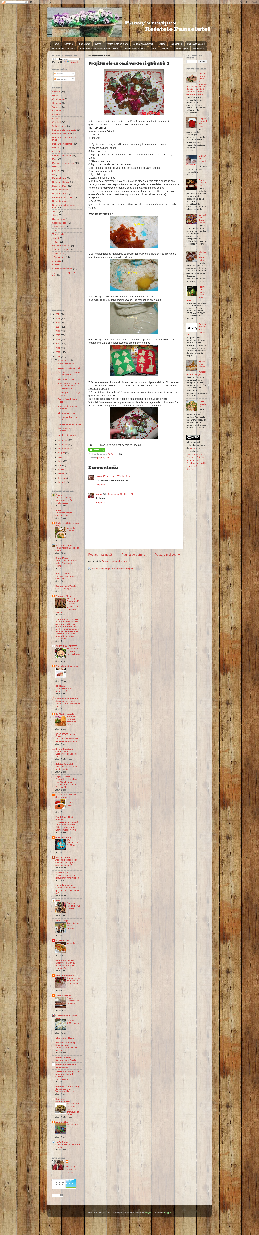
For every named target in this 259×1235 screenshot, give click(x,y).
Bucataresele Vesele (65, 586)
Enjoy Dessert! (62, 777)
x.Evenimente (58, 257)
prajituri (100, 457)
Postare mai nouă (100, 554)
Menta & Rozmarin (64, 960)
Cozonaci (56, 110)
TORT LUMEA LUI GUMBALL (72, 842)
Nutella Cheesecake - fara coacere (73, 1001)
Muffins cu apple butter (202, 256)
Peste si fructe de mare (63, 163)
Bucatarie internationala (63, 48)
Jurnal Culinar (62, 857)
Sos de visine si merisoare (65, 429)
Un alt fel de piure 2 (67, 435)
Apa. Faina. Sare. (64, 545)
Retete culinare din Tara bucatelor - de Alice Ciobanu (67, 1074)
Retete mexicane (60, 193)
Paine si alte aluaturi (61, 155)
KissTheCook (62, 872)
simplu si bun (62, 1122)
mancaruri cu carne (61, 133)
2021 (58, 314)
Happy (99, 476)
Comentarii (61, 79)
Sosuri (55, 215)
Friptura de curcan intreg (69, 424)
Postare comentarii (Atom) (114, 561)
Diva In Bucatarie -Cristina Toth (64, 750)
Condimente (58, 99)
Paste (55, 159)
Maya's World (62, 940)
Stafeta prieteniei (66, 379)
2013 (58, 343)
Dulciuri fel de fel (64, 764)
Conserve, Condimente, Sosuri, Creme (99, 48)
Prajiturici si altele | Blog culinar (65, 1043)
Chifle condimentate (67, 413)
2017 (58, 327)
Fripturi (55, 118)
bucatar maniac (63, 573)
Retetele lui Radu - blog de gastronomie (67, 1087)
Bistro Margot (62, 558)
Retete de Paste (60, 186)
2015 (58, 335)
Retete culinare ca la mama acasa (65, 1065)
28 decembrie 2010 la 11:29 (119, 494)
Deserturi (56, 114)
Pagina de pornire (133, 554)
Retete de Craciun (61, 182)
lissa (57, 900)
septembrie (63, 448)
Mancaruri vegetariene (63, 144)
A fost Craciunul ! (66, 363)
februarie (62, 478)
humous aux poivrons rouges (73, 802)
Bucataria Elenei (63, 596)
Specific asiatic (59, 223)
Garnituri (56, 122)
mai (60, 465)
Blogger (167, 1212)
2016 (58, 331)
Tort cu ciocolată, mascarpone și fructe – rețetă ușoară (66, 500)
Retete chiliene (59, 178)
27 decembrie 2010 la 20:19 (116, 476)
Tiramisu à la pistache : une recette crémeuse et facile (73, 1109)
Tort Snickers (61, 1079)
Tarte (54, 230)
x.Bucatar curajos (60, 249)
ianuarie (62, 482)
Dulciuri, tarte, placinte (134, 48)
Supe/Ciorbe (84, 44)
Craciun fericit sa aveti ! (69, 368)
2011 (58, 352)
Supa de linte (73, 943)
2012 (58, 348)
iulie (60, 457)
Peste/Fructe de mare (117, 44)
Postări (59, 73)
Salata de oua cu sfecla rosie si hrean (73, 651)
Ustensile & (198, 48)
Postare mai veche (167, 554)
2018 (58, 322)
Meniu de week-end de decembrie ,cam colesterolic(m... (68, 385)
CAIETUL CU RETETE (66, 646)
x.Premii (56, 265)
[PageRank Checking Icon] (57, 1196)
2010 (58, 356)
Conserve (56, 107)
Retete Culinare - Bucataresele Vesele (65, 1058)
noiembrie (63, 440)
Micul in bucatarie (64, 975)
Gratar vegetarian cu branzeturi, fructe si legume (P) (65, 965)
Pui (53, 174)
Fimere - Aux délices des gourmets (65, 796)
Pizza (54, 167)
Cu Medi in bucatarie (66, 714)
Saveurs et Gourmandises (62, 1100)
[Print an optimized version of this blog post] (96, 451)
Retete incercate (60, 189)
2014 (58, 339)
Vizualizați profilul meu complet (71, 1169)
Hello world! (61, 638)
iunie (60, 461)
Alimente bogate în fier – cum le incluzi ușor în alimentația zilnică (67, 862)
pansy (99, 494)
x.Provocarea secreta (62, 268)
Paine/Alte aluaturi (196, 44)
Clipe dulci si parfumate (67, 666)
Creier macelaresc (203, 404)
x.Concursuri (58, 253)
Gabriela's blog (63, 837)
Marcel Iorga (61, 920)
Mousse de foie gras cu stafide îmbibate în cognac (66, 563)
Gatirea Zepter (181, 48)
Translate (74, 62)
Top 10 (109, 457)
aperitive (56, 91)
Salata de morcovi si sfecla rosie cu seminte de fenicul (67, 704)
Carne (98, 44)
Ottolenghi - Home (64, 1038)
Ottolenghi (57, 151)
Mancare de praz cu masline (67, 407)
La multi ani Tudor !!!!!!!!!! (202, 219)
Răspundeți (101, 484)
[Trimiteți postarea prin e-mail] (120, 454)
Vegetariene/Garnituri (143, 44)
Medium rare (73, 1124)
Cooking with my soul (66, 698)
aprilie (61, 469)
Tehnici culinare (59, 234)
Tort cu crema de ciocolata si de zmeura (73, 981)
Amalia (58, 495)
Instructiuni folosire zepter (64, 130)
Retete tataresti (59, 201)
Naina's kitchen (63, 995)
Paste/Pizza (176, 44)
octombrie (63, 444)
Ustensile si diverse (61, 246)
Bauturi (165, 48)
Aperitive (68, 44)
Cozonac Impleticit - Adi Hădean (73, 906)
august (61, 453)
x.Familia (56, 261)
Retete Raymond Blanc (63, 197)
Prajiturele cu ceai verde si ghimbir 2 (69, 373)
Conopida (56, 103)
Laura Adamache (64, 885)
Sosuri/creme (58, 219)
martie (61, 474)
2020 (58, 318)
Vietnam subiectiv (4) (65, 1091)
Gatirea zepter (59, 126)
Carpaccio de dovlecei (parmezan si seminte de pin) (67, 890)
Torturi (153, 48)
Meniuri (55, 147)
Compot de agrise (63, 588)
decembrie (63, 360)
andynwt (148, 1212)
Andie (58, 510)
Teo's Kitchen (62, 1142)
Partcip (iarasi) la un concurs (67, 400)
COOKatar (60, 686)
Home (56, 44)
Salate (162, 44)
